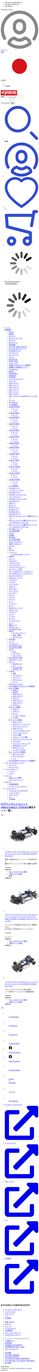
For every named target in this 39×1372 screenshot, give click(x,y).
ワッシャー (13, 603)
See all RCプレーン (15, 529)
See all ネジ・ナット (16, 608)
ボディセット (17, 680)
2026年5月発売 (14, 437)
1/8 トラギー (17, 656)
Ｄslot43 (11, 671)
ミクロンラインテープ (17, 567)
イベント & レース (11, 769)
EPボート (12, 503)
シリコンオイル (14, 565)
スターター (13, 561)
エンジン (12, 558)
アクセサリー (13, 353)
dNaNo (15, 692)
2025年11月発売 (14, 473)
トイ (14, 758)
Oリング (12, 599)
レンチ (11, 614)
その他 (15, 718)
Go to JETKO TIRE (15, 647)
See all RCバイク (14, 492)
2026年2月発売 (14, 454)
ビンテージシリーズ (16, 379)
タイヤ (11, 649)
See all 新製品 (13, 486)
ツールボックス (14, 621)
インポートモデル (19, 716)
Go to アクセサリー (15, 542)
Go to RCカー (13, 369)
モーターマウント (19, 633)
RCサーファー (14, 507)
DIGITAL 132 (17, 664)
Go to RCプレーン (15, 514)
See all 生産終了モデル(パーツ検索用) (22, 760)
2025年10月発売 (14, 480)
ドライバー (13, 612)
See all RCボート (14, 512)
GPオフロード (14, 387)
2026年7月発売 (14, 424)
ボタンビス (13, 588)
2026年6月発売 (14, 430)
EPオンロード (14, 385)
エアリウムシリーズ (20, 726)
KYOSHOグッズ (14, 351)
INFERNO (12, 377)
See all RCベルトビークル (18, 499)
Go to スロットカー (15, 659)
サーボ (11, 550)
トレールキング (14, 497)
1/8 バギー (16, 653)
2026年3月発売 (14, 447)
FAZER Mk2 (13, 373)
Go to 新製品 (13, 405)
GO (14, 666)
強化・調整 (17, 635)
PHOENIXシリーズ (19, 745)
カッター (12, 618)
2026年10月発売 (14, 407)
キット (15, 409)
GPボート (16, 711)
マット (11, 623)
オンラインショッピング (17, 786)
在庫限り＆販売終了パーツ (18, 367)
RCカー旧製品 (14, 688)
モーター (12, 546)
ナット (11, 601)
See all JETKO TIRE (15, 658)
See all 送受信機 (14, 540)
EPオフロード (14, 383)
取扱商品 (8, 330)
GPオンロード (14, 390)
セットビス (13, 593)
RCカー (11, 332)
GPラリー (16, 705)
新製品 (11, 334)
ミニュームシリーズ (20, 733)
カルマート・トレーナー (21, 724)
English (7, 86)
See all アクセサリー (16, 576)
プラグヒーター (14, 563)
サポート (8, 782)
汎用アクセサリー (15, 544)
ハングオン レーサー (16, 490)
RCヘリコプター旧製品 (17, 752)
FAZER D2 (12, 375)
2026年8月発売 (14, 417)
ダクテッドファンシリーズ (22, 739)
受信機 (11, 535)
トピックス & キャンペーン (14, 763)
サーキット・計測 (15, 569)
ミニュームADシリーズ (21, 731)
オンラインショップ (16, 780)
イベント (12, 771)
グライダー (17, 741)
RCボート (12, 340)
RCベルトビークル (15, 338)
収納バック (13, 625)
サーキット (17, 678)
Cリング (12, 597)
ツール (11, 357)
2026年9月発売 (14, 413)
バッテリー (13, 552)
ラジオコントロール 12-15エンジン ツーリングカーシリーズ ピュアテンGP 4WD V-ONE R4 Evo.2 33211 (21, 854)
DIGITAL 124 (17, 669)
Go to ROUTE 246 (15, 629)
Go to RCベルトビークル (17, 495)
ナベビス (12, 582)
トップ (7, 327)
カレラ (11, 662)
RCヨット (12, 505)
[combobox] (13, 97)
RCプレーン (13, 342)
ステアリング (17, 637)
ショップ (8, 775)
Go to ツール (13, 610)
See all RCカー (14, 402)
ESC (10, 548)
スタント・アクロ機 (20, 737)
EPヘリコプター (18, 754)
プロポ (11, 533)
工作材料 (12, 799)
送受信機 (12, 345)
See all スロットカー (16, 684)
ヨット (15, 713)
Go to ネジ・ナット (15, 578)
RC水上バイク (14, 510)
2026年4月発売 (14, 443)
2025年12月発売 (14, 467)
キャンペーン (13, 767)
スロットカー (13, 363)
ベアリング (13, 580)
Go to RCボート (14, 501)
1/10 (14, 651)
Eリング (12, 595)
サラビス (12, 586)
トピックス (13, 765)
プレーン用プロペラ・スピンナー (21, 571)
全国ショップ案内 (15, 778)
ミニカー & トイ (10, 788)
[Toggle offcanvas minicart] (21, 228)
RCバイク (12, 336)
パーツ (15, 411)
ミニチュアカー (14, 793)
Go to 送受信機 (14, 531)
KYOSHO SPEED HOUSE (18, 347)
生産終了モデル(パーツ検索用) (20, 365)
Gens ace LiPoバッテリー (17, 349)
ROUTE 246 (13, 359)
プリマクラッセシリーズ (21, 743)
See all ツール (13, 627)
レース (11, 773)
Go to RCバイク (14, 488)
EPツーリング (14, 392)
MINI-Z (11, 371)
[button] (18, 872)
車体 (14, 673)
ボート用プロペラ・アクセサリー (21, 573)
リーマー (12, 616)
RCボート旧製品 (15, 707)
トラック (12, 400)
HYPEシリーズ (18, 748)
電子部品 (12, 537)
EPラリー (16, 698)
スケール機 (17, 735)
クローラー (13, 381)
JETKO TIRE (13, 361)
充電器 (11, 556)
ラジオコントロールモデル (18, 790)
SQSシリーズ (17, 722)
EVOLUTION (17, 667)
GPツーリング (14, 394)
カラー (11, 606)
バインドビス (13, 584)
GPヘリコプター (18, 756)
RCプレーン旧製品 (15, 720)
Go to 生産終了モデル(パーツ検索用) (22, 686)
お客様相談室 (13, 784)
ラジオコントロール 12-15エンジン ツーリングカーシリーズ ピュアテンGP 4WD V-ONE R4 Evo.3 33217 (21, 984)
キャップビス (13, 591)
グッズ (11, 641)
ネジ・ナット (13, 355)
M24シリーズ (17, 728)
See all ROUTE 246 (15, 646)
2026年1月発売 (14, 460)
